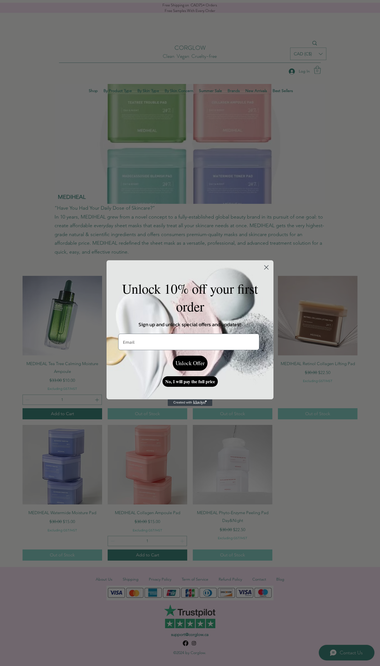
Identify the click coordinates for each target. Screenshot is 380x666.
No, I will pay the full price (190, 381)
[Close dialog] (266, 267)
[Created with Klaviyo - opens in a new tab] (190, 402)
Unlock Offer (190, 363)
